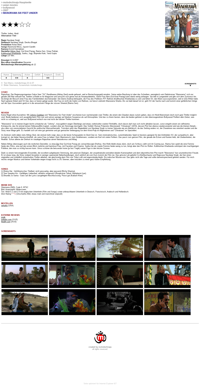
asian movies (10, 5)
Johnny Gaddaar (37, 115)
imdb (3, 217)
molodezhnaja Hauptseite (17, 2)
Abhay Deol (15, 51)
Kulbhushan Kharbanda (11, 53)
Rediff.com (5, 222)
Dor (57, 144)
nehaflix (4, 205)
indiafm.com (6, 219)
